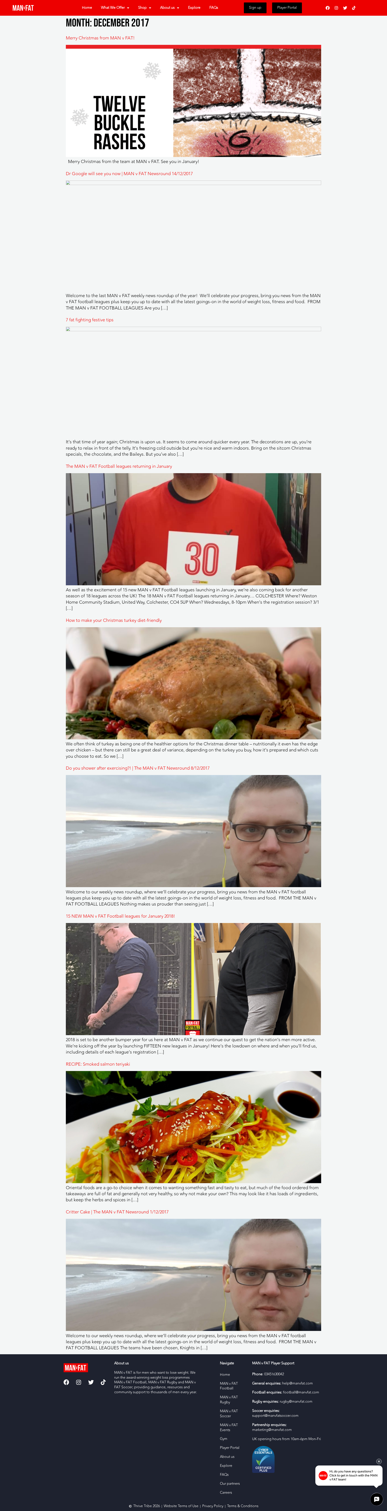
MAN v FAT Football (229, 1386)
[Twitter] (345, 8)
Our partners (230, 1483)
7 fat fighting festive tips (90, 319)
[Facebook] (328, 8)
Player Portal (229, 1447)
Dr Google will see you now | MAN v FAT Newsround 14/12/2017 (129, 173)
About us (167, 7)
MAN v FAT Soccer (229, 1414)
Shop (142, 7)
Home (87, 7)
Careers (226, 1492)
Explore (194, 7)
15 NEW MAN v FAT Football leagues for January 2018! (120, 916)
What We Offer (113, 7)
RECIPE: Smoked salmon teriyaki (98, 1064)
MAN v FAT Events (229, 1427)
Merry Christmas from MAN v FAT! (100, 38)
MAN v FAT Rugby (229, 1400)
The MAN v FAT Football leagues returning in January (119, 466)
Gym (223, 1438)
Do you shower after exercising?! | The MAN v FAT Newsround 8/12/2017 (138, 768)
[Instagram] (336, 8)
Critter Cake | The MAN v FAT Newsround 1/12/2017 (117, 1211)
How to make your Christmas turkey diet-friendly (114, 620)
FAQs (213, 7)
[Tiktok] (354, 8)
